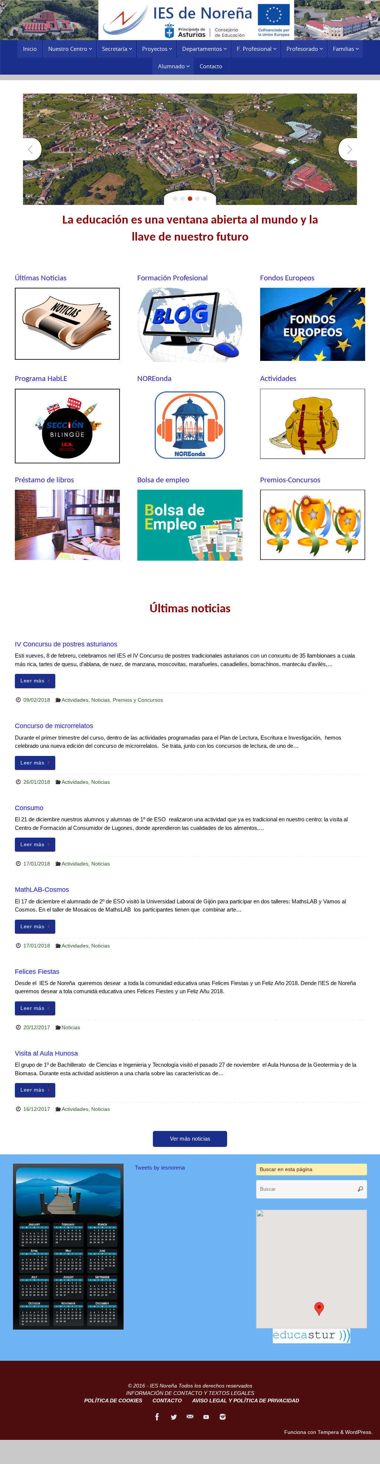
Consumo (29, 808)
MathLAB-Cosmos (42, 889)
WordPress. (359, 1432)
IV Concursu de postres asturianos (66, 644)
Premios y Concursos (138, 700)
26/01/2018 (36, 782)
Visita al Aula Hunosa (46, 1053)
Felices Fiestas (37, 971)
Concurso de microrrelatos (54, 726)
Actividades (75, 700)
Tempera (328, 1432)
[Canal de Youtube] (206, 1417)
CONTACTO (167, 1400)
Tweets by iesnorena (160, 1167)
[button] (319, 1309)
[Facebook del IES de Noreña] (157, 1417)
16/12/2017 (36, 1109)
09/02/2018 (36, 700)
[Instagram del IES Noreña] (222, 1417)
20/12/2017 (36, 1027)
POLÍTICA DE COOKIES (113, 1400)
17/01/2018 (36, 864)
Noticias (100, 700)
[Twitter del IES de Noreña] (173, 1417)
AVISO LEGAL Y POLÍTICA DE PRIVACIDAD (245, 1400)
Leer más (32, 681)
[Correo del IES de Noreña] (190, 1417)
